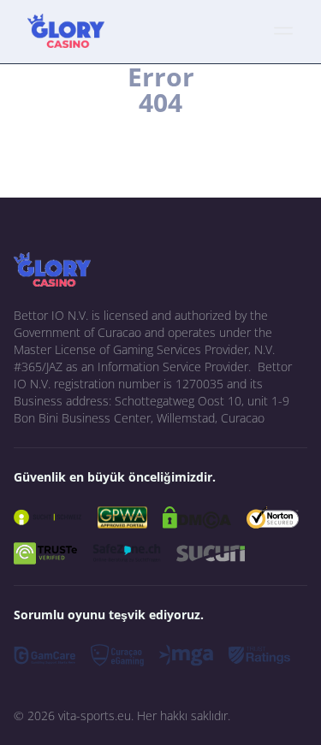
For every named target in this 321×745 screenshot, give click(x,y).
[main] (65, 31)
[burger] (283, 31)
